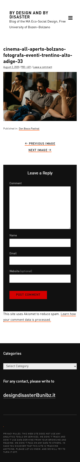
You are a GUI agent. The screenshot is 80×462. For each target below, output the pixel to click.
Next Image (38, 150)
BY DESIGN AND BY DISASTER (28, 14)
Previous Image (41, 143)
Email (13, 253)
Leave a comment (42, 67)
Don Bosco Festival (29, 129)
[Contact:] (3, 426)
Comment (15, 183)
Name (13, 235)
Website (20, 271)
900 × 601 (26, 67)
